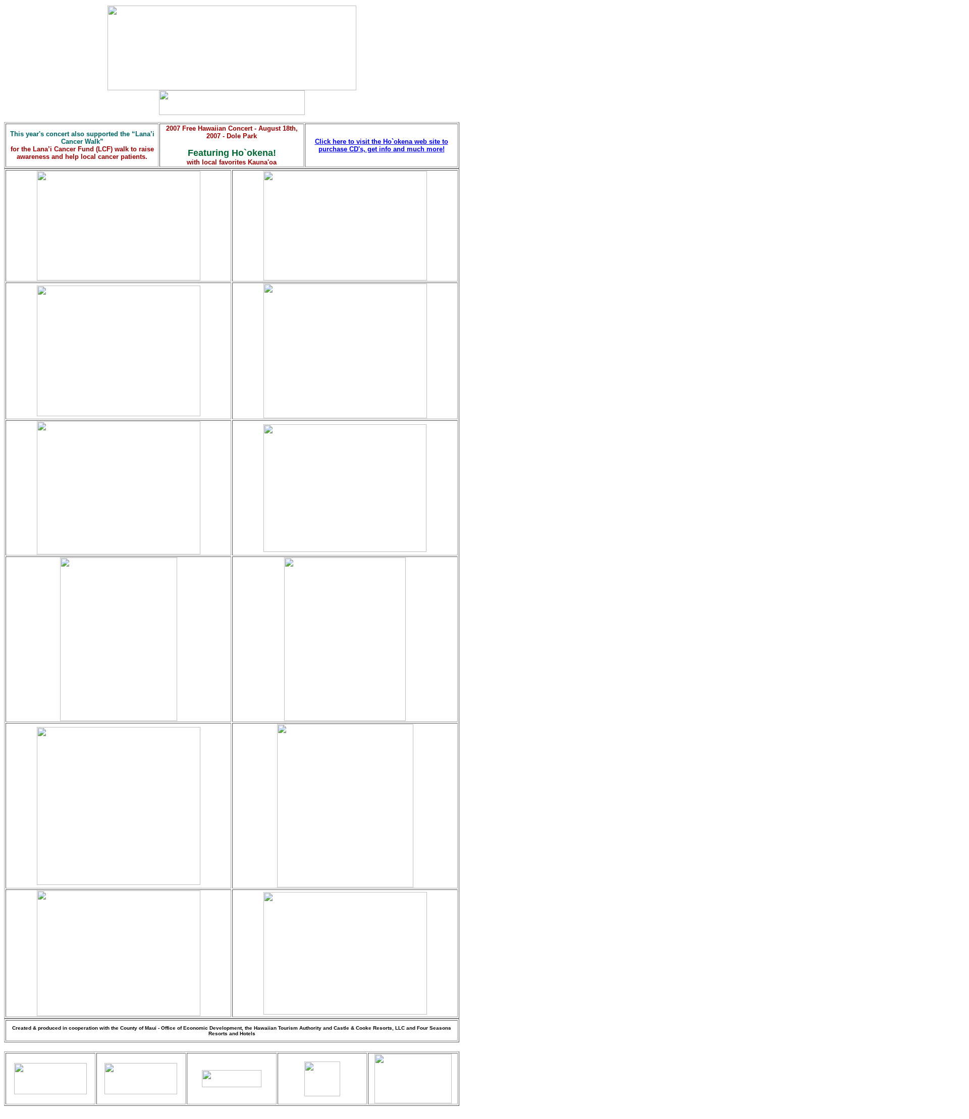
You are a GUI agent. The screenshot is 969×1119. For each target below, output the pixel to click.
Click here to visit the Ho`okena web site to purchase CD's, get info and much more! (381, 145)
